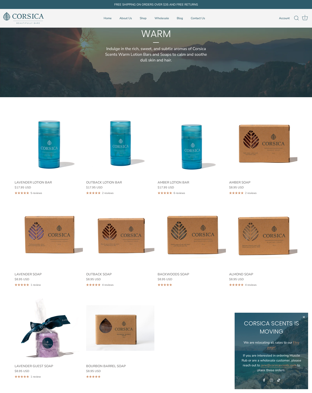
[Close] (303, 317)
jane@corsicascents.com (278, 365)
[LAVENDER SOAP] (49, 236)
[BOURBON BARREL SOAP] (120, 328)
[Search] (296, 18)
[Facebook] (264, 380)
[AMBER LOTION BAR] (192, 144)
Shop (143, 18)
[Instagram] (271, 380)
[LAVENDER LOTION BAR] (49, 144)
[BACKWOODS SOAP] (192, 236)
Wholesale (162, 18)
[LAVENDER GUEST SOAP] (49, 328)
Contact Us (198, 18)
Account (284, 18)
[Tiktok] (278, 380)
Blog (180, 18)
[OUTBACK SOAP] (120, 236)
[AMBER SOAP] (263, 144)
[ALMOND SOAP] (263, 236)
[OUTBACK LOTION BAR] (120, 144)
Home (108, 18)
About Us (125, 18)
